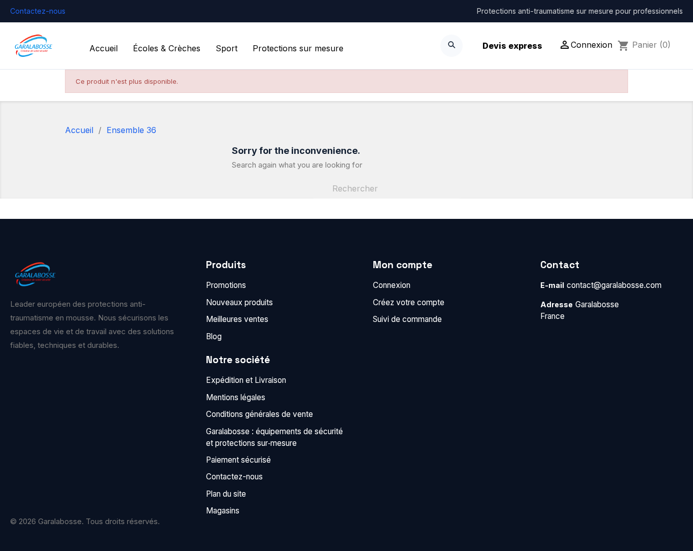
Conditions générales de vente (259, 414)
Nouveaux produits (239, 302)
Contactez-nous (37, 11)
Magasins (222, 510)
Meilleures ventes (237, 319)
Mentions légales (235, 397)
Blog (214, 336)
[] (457, 195)
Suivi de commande (407, 319)
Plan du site (226, 494)
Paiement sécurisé (238, 460)
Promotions (226, 285)
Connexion (391, 285)
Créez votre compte (408, 302)
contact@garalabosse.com (614, 285)
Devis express (512, 46)
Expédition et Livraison (246, 380)
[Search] (451, 46)
